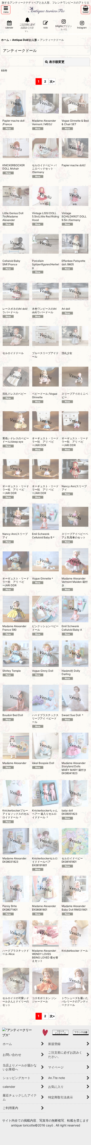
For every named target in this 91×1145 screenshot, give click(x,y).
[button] (5, 9)
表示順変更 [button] (56, 62)
